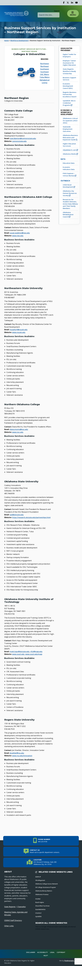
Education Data (68, 163)
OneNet (37, 899)
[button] (73, 13)
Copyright (61, 952)
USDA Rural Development (68, 186)
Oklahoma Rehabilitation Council (68, 214)
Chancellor (21, 907)
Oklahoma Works (69, 154)
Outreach (65, 181)
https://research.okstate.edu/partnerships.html (31, 517)
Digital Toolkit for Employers (69, 55)
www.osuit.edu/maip (33, 654)
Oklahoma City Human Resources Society (70, 193)
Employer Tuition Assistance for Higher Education (69, 63)
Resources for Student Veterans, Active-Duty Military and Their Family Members (70, 203)
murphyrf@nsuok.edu (18, 329)
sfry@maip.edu (36, 651)
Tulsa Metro (45, 77)
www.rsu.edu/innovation (22, 756)
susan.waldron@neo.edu (20, 233)
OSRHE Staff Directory (13, 920)
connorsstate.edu (19, 141)
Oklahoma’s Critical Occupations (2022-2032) (70, 120)
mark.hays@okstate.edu (19, 651)
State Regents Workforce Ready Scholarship (69, 71)
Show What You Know (42, 906)
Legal (52, 952)
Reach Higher (39, 902)
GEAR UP (38, 877)
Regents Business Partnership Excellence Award (69, 94)
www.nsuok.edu (18, 332)
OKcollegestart (40, 880)
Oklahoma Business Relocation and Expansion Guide (70, 137)
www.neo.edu (17, 235)
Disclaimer (30, 952)
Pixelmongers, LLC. (71, 961)
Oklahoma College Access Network (46, 884)
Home (6, 41)
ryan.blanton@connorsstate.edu (23, 138)
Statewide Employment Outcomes (67, 129)
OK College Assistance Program (45, 887)
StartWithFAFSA (40, 909)
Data (63, 159)
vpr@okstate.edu (17, 515)
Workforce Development (19, 41)
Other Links (9, 926)
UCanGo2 (38, 913)
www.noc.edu (17, 432)
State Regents (9, 907)
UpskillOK (38, 916)
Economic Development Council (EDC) (68, 86)
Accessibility (42, 952)
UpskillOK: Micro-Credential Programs (69, 103)
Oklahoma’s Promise (41, 894)
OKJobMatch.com (69, 150)
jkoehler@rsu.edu (17, 753)
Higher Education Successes (69, 145)
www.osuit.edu (18, 654)
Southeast (44, 72)
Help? (45, 955)
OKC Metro (44, 74)
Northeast (44, 66)
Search (56, 11)
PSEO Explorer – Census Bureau (69, 174)
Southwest (44, 69)
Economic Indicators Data (69, 168)
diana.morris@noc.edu (19, 429)
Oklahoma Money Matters (43, 891)
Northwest (44, 63)
